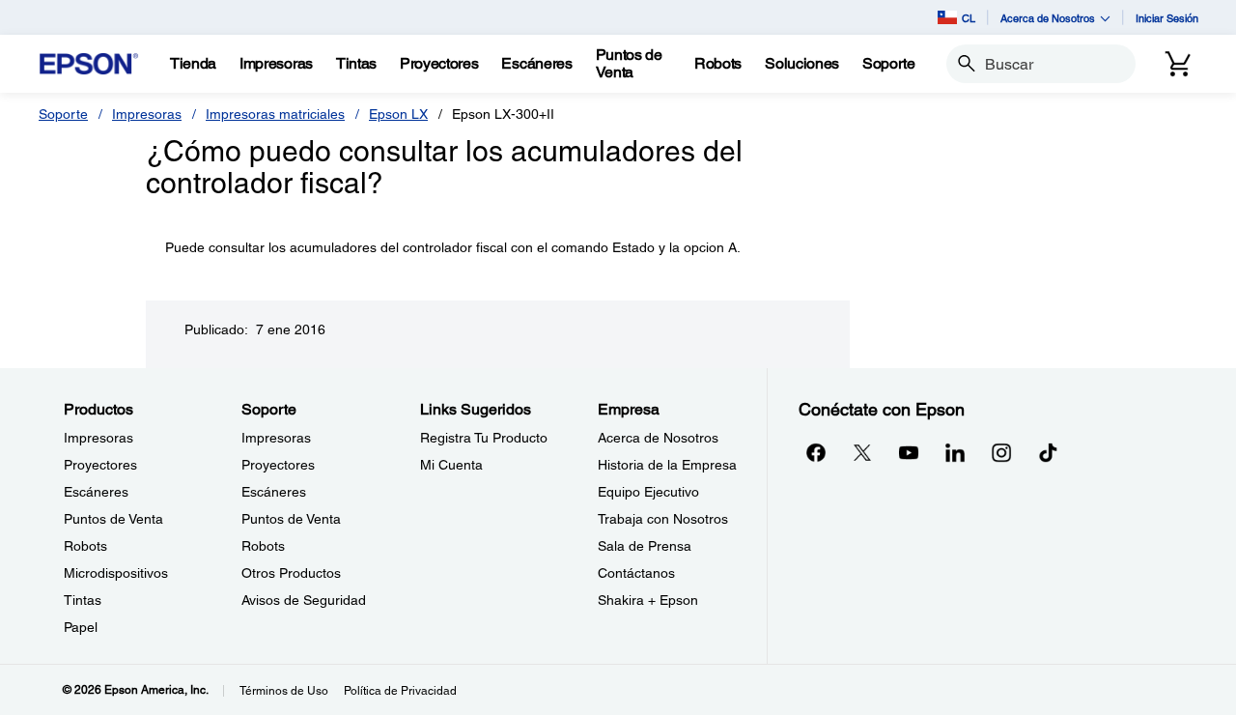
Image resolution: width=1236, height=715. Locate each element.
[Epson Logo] (89, 64)
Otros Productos (291, 573)
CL (968, 18)
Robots (85, 546)
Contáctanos (636, 573)
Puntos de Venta (113, 519)
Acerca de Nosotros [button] (1047, 18)
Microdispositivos (116, 573)
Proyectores (100, 464)
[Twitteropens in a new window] (862, 452)
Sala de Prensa (644, 546)
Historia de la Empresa (667, 464)
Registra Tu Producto (484, 437)
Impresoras (147, 114)
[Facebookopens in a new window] (816, 452)
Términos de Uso (283, 691)
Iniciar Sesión (1167, 18)
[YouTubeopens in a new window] (908, 452)
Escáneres (96, 492)
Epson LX (398, 114)
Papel (81, 627)
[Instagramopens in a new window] (1001, 452)
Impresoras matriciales (275, 114)
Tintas (82, 600)
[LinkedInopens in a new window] (955, 452)
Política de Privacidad (400, 691)
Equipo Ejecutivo (648, 492)
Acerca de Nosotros (658, 437)
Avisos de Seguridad (303, 600)
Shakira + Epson (648, 600)
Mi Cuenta (451, 464)
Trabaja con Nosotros (663, 519)
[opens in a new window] (1047, 452)
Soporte (63, 114)
